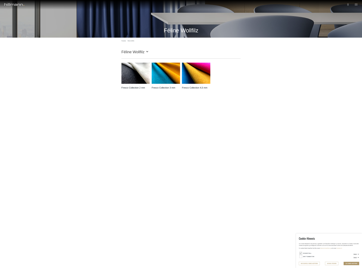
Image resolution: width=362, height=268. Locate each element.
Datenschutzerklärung (325, 248)
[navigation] (356, 4)
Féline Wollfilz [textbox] (133, 52)
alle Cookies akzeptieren (351, 263)
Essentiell (307, 253)
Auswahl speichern (331, 263)
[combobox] (134, 52)
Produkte (123, 41)
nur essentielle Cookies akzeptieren (309, 263)
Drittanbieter (308, 256)
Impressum (339, 248)
